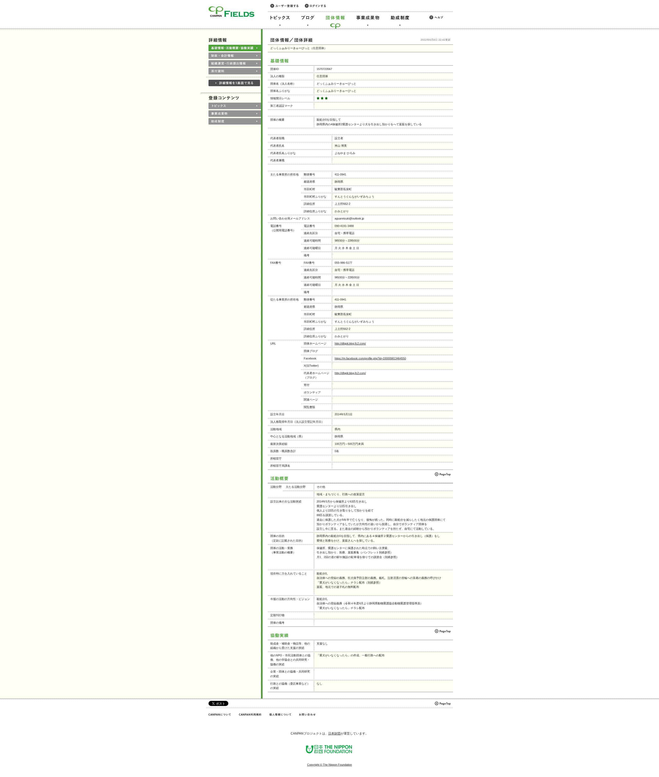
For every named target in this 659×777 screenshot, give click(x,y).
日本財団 (334, 733)
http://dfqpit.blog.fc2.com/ (350, 343)
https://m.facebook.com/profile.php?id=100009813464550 (370, 358)
